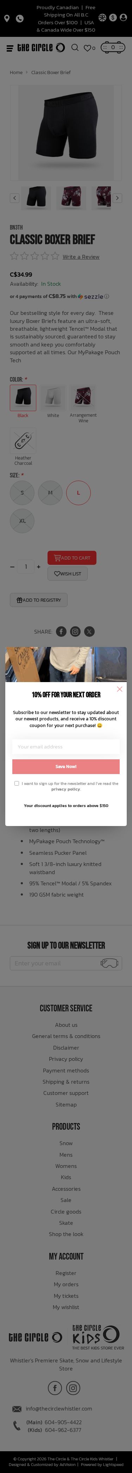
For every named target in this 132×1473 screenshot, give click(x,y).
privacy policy (65, 789)
